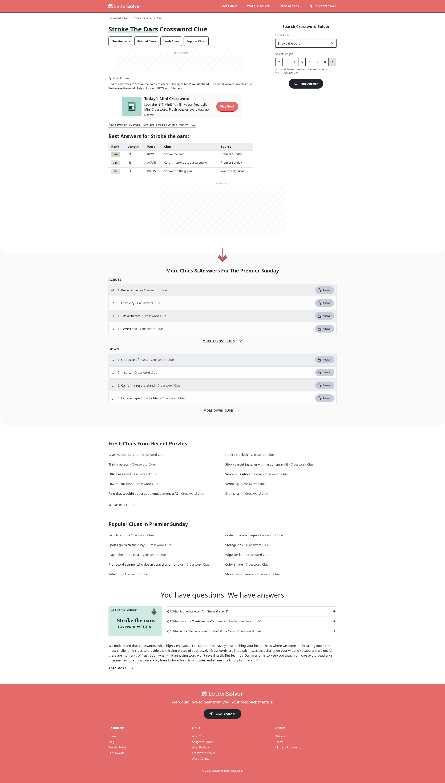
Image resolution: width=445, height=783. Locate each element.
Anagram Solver (202, 742)
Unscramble (228, 6)
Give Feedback (226, 714)
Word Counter (201, 758)
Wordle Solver (258, 6)
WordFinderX (200, 747)
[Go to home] (222, 693)
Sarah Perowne (121, 78)
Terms (279, 742)
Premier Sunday (143, 18)
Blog (111, 742)
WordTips (198, 736)
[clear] (332, 43)
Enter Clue (282, 35)
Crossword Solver (118, 18)
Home (112, 736)
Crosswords (289, 6)
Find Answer (309, 84)
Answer (327, 290)
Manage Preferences (289, 747)
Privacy (280, 736)
